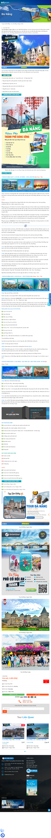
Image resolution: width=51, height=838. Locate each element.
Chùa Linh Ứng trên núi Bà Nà (9, 322)
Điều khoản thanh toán (31, 767)
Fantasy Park (6, 327)
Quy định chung (30, 763)
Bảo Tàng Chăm (6, 388)
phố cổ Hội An (16, 349)
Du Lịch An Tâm (24, 193)
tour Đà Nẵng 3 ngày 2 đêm (33, 272)
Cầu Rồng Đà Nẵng (7, 383)
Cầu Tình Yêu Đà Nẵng (8, 386)
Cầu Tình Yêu (17, 243)
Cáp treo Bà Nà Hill (7, 311)
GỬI (5, 711)
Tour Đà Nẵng (25, 72)
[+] (12, 680)
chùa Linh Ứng (40, 255)
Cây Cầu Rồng (33, 242)
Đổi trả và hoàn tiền (30, 762)
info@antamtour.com (9, 774)
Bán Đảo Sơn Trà (27, 253)
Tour (25, 717)
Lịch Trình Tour (6, 27)
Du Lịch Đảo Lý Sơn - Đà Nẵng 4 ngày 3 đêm (37, 739)
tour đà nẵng (19, 253)
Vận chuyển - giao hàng (31, 765)
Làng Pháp (5, 324)
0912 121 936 (27, 702)
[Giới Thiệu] (37, 787)
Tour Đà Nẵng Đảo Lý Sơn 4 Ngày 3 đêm (12, 486)
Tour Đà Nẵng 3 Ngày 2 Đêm (17, 239)
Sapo (36, 810)
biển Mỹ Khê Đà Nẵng (16, 259)
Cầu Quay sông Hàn (36, 268)
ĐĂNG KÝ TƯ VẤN (13, 694)
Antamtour (15, 72)
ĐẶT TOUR (37, 694)
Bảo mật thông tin (30, 760)
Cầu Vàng (5, 335)
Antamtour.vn (24, 402)
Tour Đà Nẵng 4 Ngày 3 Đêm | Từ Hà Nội (11, 739)
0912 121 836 (15, 771)
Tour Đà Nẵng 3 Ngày (6, 70)
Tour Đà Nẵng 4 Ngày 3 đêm (9, 484)
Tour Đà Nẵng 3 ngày (12, 403)
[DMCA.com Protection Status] (30, 775)
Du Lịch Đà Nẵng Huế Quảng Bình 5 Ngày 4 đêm (14, 489)
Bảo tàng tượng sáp (7, 330)
